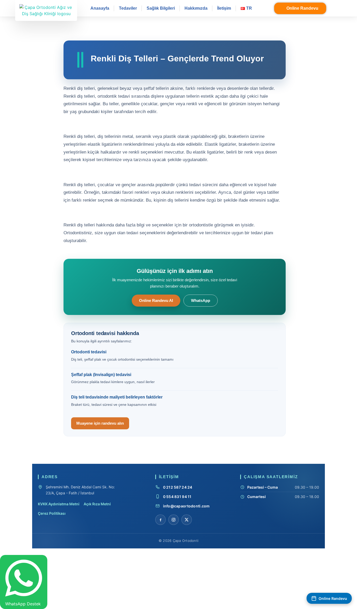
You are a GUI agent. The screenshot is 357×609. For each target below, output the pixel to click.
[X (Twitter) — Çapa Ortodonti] (186, 519)
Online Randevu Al (156, 300)
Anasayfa (99, 8)
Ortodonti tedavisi (88, 352)
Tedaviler (128, 8)
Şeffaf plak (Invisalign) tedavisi (101, 374)
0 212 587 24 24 (177, 487)
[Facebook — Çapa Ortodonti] (160, 519)
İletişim (224, 8)
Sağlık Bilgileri (161, 8)
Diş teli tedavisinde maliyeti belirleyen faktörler (117, 397)
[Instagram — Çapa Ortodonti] (173, 519)
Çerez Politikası (52, 513)
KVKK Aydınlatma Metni (58, 504)
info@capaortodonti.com (186, 506)
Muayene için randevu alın (100, 423)
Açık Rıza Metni (97, 504)
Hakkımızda (196, 8)
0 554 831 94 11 (177, 496)
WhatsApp (200, 300)
